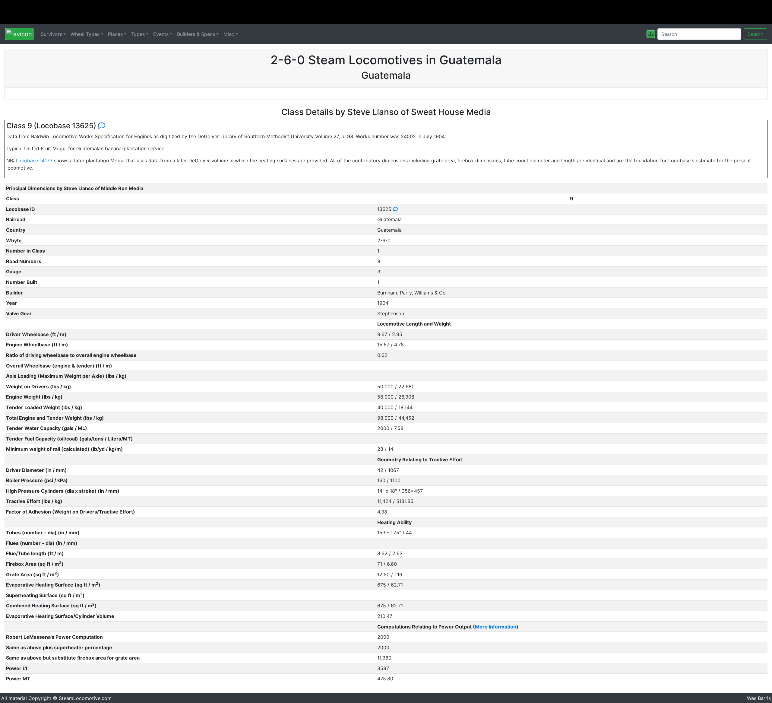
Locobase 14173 (34, 160)
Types (138, 34)
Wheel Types (85, 34)
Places (115, 34)
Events (161, 34)
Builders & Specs (196, 34)
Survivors (51, 34)
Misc (228, 34)
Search (755, 34)
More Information (495, 627)
